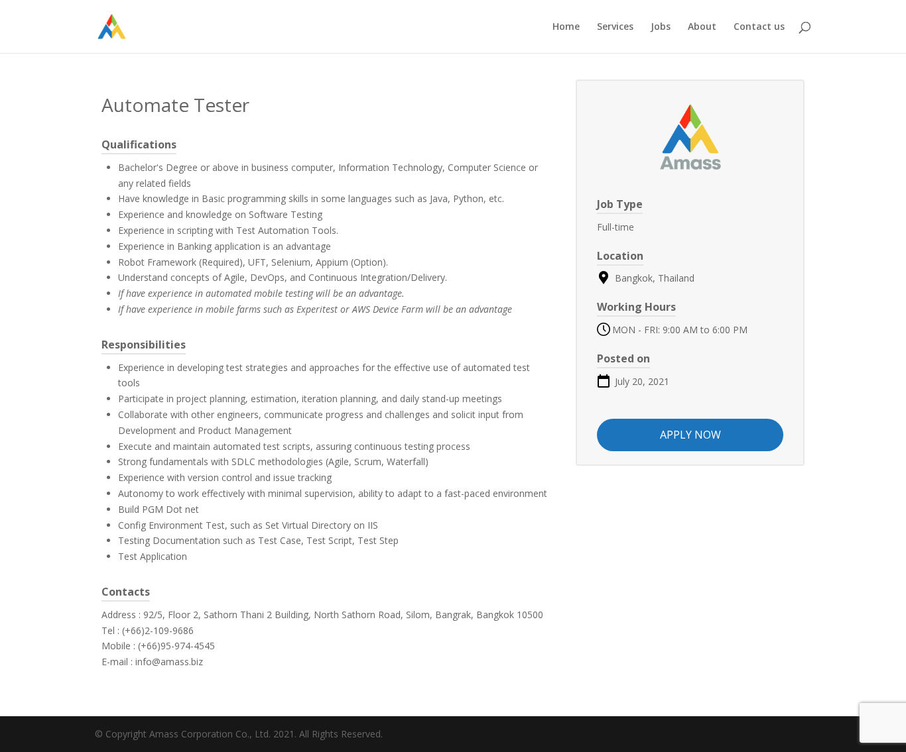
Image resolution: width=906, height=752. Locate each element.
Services (615, 27)
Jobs (661, 27)
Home (566, 27)
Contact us (759, 27)
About (702, 27)
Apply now (690, 434)
